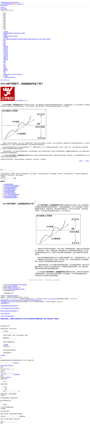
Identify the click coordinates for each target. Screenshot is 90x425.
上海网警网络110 (5, 303)
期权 (4, 65)
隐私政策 (24, 284)
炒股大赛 (20, 74)
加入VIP (3, 4)
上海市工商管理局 (5, 313)
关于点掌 (10, 284)
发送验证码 (16, 374)
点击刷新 (6, 344)
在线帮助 (23, 33)
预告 (12, 33)
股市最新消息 (9, 295)
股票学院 (16, 295)
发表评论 (3, 176)
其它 (4, 71)
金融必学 (25, 39)
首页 (4, 39)
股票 (9, 77)
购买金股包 (15, 4)
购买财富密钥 (8, 4)
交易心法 (5, 49)
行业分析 (5, 55)
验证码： (3, 421)
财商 (4, 45)
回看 (9, 33)
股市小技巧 (37, 39)
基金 (14, 77)
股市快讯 (18, 33)
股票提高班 (14, 39)
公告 (19, 287)
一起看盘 (5, 77)
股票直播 (5, 33)
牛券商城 (48, 39)
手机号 (2, 371)
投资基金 (5, 59)
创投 (4, 67)
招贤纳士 (17, 289)
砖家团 (5, 34)
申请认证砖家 (11, 289)
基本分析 (5, 53)
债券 (4, 61)
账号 (2, 367)
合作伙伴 (20, 284)
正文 (8, 80)
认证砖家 (15, 36)
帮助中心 (10, 287)
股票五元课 (31, 39)
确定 (15, 362)
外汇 (4, 64)
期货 (4, 62)
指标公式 (5, 58)
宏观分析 (5, 56)
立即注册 (8, 377)
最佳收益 (5, 74)
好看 (4, 42)
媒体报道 (15, 284)
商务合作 (15, 287)
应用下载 (10, 286)
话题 (4, 40)
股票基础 (5, 46)
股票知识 (19, 100)
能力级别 (5, 48)
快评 (4, 43)
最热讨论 (15, 74)
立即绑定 (3, 355)
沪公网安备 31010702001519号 (8, 301)
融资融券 (5, 70)
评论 (2, 169)
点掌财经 (5, 31)
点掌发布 (22, 289)
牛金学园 (5, 37)
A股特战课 (8, 39)
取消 (17, 362)
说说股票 (5, 36)
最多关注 (10, 74)
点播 (14, 33)
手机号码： (3, 416)
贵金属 (5, 68)
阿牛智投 (5, 75)
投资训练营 (20, 39)
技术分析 (5, 52)
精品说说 (10, 36)
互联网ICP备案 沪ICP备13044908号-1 (10, 298)
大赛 (4, 73)
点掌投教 (15, 286)
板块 (12, 77)
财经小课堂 (43, 39)
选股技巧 (5, 50)
